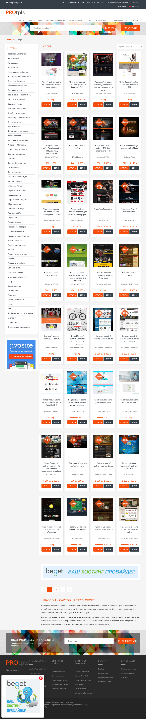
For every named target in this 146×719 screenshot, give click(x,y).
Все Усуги (101, 669)
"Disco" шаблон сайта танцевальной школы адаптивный (51, 84)
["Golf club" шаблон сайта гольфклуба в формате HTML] (77, 64)
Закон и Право (14, 136)
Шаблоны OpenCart (82, 671)
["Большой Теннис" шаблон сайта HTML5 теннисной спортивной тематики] (77, 255)
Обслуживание (14, 204)
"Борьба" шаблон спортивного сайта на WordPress (103, 275)
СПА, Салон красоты (17, 277)
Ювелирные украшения (19, 327)
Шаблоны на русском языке (20, 313)
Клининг (11, 158)
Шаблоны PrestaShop (83, 680)
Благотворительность (18, 86)
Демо (56, 104)
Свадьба (12, 258)
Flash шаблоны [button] (118, 20)
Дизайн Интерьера (16, 113)
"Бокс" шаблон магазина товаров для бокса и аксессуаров (77, 211)
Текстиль (12, 295)
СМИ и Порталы (15, 272)
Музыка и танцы (15, 186)
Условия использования (118, 2)
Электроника (14, 322)
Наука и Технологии (17, 190)
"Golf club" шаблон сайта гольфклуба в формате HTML (77, 84)
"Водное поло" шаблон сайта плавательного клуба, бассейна (77, 402)
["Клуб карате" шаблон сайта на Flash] (77, 441)
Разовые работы (104, 673)
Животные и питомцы (18, 131)
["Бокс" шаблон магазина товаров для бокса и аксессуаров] (77, 191)
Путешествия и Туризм (18, 236)
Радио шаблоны (15, 240)
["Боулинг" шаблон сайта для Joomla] (51, 319)
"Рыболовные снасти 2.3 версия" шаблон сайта (129, 529)
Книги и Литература (17, 163)
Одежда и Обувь (15, 213)
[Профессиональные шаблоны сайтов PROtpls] (18, 12)
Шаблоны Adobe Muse (60, 680)
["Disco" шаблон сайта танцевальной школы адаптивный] (51, 64)
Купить (46, 104)
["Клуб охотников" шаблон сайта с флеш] (103, 446)
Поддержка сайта (104, 682)
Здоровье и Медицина (18, 140)
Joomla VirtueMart (81, 676)
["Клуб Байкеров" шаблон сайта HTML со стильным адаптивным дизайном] (51, 446)
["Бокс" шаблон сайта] (103, 191)
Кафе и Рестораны (16, 154)
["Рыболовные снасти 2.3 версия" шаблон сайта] (129, 509)
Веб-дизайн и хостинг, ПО (20, 95)
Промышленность (16, 231)
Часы (10, 309)
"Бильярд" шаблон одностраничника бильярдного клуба (51, 211)
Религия (11, 249)
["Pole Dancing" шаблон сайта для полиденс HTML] (129, 64)
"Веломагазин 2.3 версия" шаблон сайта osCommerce (129, 339)
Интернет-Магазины (17, 145)
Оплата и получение (95, 2)
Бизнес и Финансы (16, 81)
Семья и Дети (14, 268)
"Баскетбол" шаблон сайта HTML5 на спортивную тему (103, 148)
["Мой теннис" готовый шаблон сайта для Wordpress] (51, 509)
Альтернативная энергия (19, 76)
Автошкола (13, 67)
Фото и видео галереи (60, 684)
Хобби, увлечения (16, 299)
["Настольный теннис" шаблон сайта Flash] (77, 507)
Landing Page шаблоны (37, 669)
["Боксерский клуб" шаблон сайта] (129, 191)
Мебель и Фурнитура (17, 177)
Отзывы (135, 2)
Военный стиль (15, 104)
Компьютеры (14, 167)
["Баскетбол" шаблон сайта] (77, 128)
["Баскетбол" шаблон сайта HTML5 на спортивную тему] (103, 128)
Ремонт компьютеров (17, 254)
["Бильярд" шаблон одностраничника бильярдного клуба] (51, 191)
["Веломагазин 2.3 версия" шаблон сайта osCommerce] (129, 319)
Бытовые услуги (15, 90)
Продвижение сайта (105, 677)
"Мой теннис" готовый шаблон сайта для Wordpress (51, 529)
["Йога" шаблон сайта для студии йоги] (129, 382)
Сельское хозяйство (17, 263)
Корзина (132, 28)
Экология (12, 318)
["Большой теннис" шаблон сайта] (51, 255)
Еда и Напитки (14, 126)
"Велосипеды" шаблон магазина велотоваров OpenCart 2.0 (51, 402)
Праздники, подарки (17, 227)
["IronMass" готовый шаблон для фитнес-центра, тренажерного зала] (103, 64)
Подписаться (127, 641)
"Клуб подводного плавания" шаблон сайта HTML (129, 466)
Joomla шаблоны (76, 20)
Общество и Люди (16, 208)
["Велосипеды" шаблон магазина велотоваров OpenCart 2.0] (51, 382)
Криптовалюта (14, 172)
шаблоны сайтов (50, 702)
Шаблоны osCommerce (83, 693)
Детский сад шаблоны (18, 108)
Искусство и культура (17, 149)
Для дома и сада (15, 122)
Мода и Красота (15, 181)
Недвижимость (14, 195)
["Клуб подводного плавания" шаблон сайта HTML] (129, 444)
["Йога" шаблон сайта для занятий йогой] (103, 382)
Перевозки (12, 218)
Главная (10, 40)
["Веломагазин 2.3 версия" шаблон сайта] (103, 319)
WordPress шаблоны (55, 20)
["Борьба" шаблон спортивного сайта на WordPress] (103, 255)
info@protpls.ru (15, 2)
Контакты (122, 6)
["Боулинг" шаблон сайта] (129, 255)
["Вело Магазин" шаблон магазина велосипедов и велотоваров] (77, 319)
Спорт (10, 281)
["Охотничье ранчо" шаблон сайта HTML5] (103, 509)
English (135, 6)
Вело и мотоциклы (16, 99)
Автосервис (13, 63)
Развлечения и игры (17, 245)
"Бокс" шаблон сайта (103, 209)
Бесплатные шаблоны (60, 689)
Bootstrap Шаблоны (17, 54)
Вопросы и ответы (76, 2)
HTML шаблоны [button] (34, 20)
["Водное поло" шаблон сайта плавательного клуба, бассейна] (77, 382)
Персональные (15, 222)
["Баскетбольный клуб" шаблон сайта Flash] (129, 127)
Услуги (21, 20)
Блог (62, 2)
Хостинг (135, 20)
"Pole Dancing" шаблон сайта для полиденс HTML (129, 84)
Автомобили (13, 58)
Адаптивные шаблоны (18, 72)
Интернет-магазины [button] (97, 20)
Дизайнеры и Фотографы (19, 117)
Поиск (110, 28)
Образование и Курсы (18, 199)
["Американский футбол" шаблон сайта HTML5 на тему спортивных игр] (51, 128)
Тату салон (13, 290)
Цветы (10, 304)
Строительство (14, 286)
